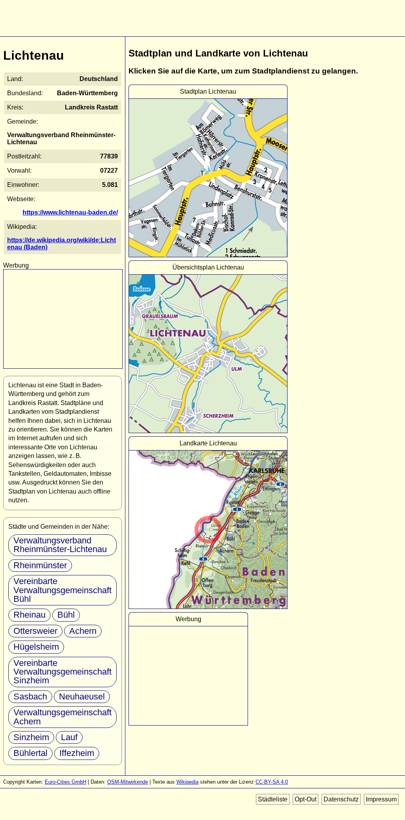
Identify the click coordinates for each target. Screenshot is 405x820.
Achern (83, 631)
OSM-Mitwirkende (127, 782)
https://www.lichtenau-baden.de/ (70, 212)
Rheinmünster (40, 565)
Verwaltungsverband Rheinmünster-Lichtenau (60, 544)
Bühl (66, 615)
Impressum (381, 799)
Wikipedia (187, 782)
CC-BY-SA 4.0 (271, 782)
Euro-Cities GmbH (65, 782)
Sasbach (30, 696)
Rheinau (29, 615)
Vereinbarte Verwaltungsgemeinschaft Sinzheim (62, 672)
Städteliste (273, 799)
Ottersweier (35, 631)
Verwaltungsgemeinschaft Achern (62, 716)
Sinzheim (31, 737)
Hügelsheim (36, 647)
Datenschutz (341, 799)
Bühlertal (30, 753)
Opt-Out (305, 799)
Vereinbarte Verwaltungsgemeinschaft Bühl (62, 590)
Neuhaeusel (82, 696)
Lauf (69, 737)
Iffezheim (76, 753)
